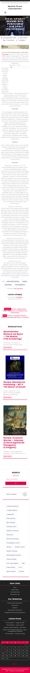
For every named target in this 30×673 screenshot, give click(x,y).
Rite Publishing (20, 284)
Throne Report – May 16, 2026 (15, 625)
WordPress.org (15, 594)
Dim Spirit (5, 54)
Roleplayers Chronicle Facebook (14, 612)
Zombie (21, 571)
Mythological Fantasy (14, 555)
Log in (15, 587)
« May (14, 664)
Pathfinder (8, 284)
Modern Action (20, 547)
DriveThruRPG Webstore (14, 603)
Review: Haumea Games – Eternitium (15, 627)
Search (16, 472)
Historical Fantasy (13, 539)
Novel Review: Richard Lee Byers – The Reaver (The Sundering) (13, 335)
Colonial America (12, 506)
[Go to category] (24, 494)
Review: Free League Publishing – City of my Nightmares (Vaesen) (15, 630)
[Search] (15, 483)
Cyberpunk (10, 514)
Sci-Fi (20, 567)
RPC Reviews (18, 288)
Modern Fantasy (12, 551)
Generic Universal (12, 530)
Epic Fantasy (11, 522)
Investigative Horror (13, 543)
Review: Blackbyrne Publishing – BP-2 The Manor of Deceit (14, 384)
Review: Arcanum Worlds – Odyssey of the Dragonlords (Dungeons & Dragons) (13, 442)
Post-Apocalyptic (12, 563)
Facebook (14, 605)
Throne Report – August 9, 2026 (15, 622)
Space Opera (11, 571)
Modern (9, 547)
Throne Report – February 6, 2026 (15, 633)
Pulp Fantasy (11, 567)
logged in (19, 297)
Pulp (23, 563)
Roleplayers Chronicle (14, 610)
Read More (7, 347)
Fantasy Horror (11, 526)
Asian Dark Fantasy (13, 281)
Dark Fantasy (11, 518)
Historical (10, 535)
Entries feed (15, 589)
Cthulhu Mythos (12, 510)
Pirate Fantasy (11, 559)
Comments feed (15, 592)
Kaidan (24, 281)
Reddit (14, 608)
